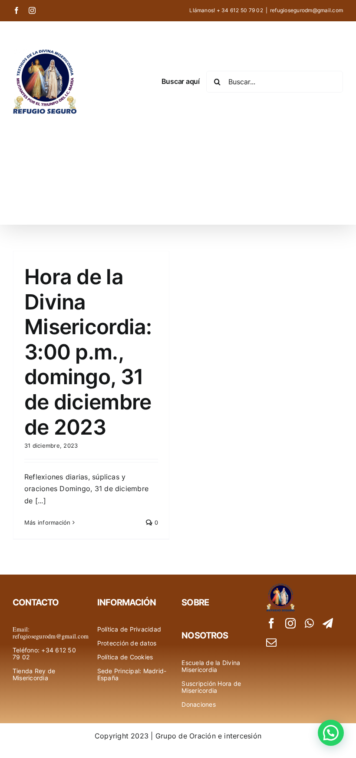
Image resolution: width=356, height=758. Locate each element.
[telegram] (328, 623)
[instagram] (290, 623)
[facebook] (271, 623)
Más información (47, 522)
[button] (331, 733)
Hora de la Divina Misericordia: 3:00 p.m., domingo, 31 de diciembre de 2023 (88, 352)
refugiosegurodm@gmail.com (306, 10)
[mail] (271, 642)
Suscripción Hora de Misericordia (211, 687)
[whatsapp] (309, 623)
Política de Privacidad (129, 629)
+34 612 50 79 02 (44, 653)
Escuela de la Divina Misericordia (210, 666)
